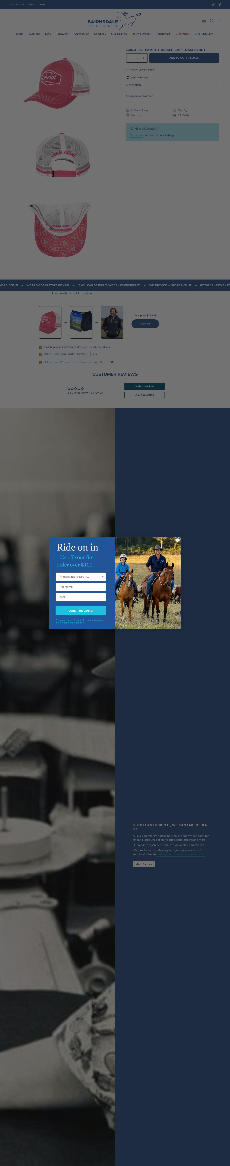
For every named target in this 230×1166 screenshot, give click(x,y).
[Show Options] (103, 577)
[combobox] (79, 577)
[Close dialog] (177, 540)
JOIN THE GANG (81, 610)
